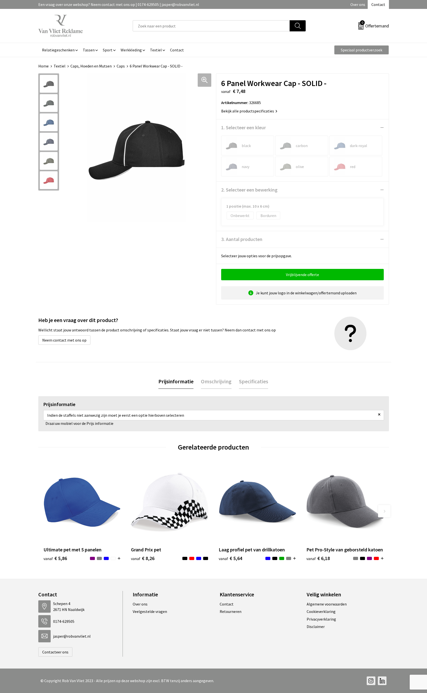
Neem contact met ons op (64, 340)
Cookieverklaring (321, 611)
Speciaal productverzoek (361, 49)
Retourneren (230, 611)
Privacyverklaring (321, 619)
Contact (378, 4)
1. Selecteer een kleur (243, 127)
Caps (121, 66)
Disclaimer (316, 626)
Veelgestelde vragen (150, 611)
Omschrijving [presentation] (216, 381)
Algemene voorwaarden (327, 604)
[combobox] (211, 25)
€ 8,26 (142, 558)
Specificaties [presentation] (253, 381)
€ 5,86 (55, 558)
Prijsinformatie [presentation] (175, 381)
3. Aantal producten (241, 239)
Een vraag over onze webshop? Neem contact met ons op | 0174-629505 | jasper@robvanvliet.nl (118, 4)
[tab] (175, 381)
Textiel (59, 66)
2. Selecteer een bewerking (249, 190)
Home (43, 66)
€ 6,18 (318, 558)
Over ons (357, 4)
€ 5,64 (230, 558)
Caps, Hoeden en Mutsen (91, 66)
